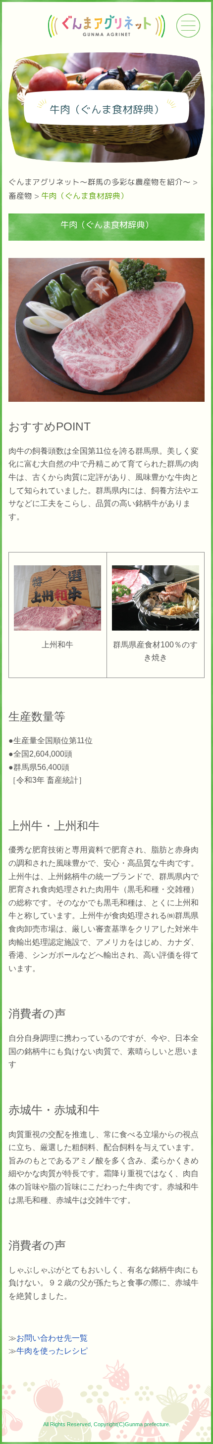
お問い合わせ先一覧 (52, 1338)
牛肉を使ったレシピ (52, 1351)
